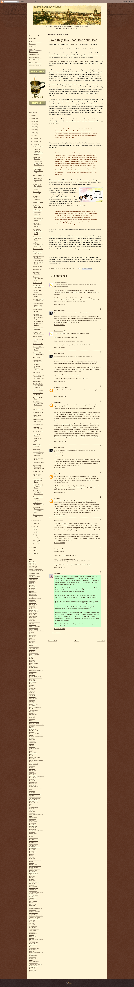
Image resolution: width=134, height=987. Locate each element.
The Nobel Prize (74, 44)
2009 (33, 127)
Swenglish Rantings (33, 913)
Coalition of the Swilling (34, 626)
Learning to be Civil (38, 409)
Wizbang (31, 960)
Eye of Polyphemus (33, 667)
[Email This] (83, 269)
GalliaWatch (31, 685)
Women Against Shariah (34, 961)
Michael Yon (32, 967)
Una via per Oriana (33, 933)
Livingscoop (32, 769)
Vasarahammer (58, 282)
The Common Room (33, 628)
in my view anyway (67, 424)
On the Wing (32, 811)
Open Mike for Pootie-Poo (36, 273)
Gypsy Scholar (32, 705)
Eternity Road (32, 660)
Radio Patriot (32, 858)
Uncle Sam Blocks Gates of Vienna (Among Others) (38, 385)
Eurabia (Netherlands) (33, 663)
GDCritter (31, 689)
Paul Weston (32, 39)
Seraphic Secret (32, 889)
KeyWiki (31, 749)
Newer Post (52, 640)
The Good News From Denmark (37, 361)
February (35, 541)
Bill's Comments (33, 592)
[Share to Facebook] (89, 269)
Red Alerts (31, 863)
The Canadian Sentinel (34, 611)
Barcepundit (31, 585)
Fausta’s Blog (32, 669)
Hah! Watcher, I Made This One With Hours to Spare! (38, 231)
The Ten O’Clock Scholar (34, 917)
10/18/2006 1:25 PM (59, 492)
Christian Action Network (34, 622)
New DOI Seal (37, 372)
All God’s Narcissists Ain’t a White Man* (38, 244)
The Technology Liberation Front (36, 915)
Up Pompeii (31, 935)
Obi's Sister (31, 805)
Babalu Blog (32, 583)
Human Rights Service (34, 723)
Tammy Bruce (32, 607)
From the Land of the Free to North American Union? (38, 376)
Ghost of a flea (32, 697)
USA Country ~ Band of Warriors (36, 939)
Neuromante (31, 795)
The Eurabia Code (37, 283)
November (36, 141)
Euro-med (31, 664)
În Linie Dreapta (32, 561)
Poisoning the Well (38, 424)
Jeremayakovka (32, 742)
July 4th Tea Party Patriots (35, 748)
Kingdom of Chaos (33, 752)
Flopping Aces (32, 675)
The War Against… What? (38, 458)
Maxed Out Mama (33, 780)
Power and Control (33, 849)
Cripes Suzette (32, 636)
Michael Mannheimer (35, 60)
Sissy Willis (32, 954)
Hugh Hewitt (32, 713)
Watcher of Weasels (33, 949)
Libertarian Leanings (33, 763)
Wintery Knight (32, 958)
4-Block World (32, 564)
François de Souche (33, 682)
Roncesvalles (32, 876)
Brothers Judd (32, 605)
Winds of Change (33, 955)
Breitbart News (32, 603)
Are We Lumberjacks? (33, 578)
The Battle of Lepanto (36, 435)
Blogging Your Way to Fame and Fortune (38, 486)
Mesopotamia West (33, 782)
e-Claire (31, 657)
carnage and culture (33, 613)
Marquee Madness (37, 267)
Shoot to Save (36, 449)
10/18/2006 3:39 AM (59, 304)
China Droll (31, 619)
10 (100, 519)
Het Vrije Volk (32, 711)
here (86, 236)
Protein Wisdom (32, 852)
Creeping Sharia (32, 635)
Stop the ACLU (32, 904)
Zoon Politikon (32, 971)
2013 (33, 115)
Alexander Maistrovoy (35, 65)
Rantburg (31, 861)
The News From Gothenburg (37, 192)
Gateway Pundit (32, 686)
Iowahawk (31, 738)
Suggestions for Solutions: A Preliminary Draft (38, 466)
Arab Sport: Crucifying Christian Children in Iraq (38, 367)
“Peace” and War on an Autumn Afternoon (38, 498)
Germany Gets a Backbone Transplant (37, 198)
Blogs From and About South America (37, 214)
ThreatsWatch (32, 920)
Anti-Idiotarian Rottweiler (34, 576)
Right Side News (33, 871)
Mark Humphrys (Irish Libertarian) (36, 724)
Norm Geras (31, 692)
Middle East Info (32, 785)
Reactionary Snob (59, 387)
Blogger (70, 983)
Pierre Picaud (33, 62)
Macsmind (31, 771)
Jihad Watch (31, 744)
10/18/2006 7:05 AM (59, 347)
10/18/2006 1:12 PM (59, 468)
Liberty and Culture (33, 764)
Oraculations (32, 820)
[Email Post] (79, 268)
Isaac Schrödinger (33, 886)
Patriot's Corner (32, 824)
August (35, 523)
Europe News (32, 666)
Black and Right (32, 594)
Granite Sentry (32, 700)
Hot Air (30, 720)
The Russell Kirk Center (34, 882)
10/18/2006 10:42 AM (60, 396)
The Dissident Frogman (34, 648)
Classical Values (32, 625)
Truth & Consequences (34, 929)
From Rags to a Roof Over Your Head (73, 40)
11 (100, 547)
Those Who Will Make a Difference (37, 440)
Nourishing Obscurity (33, 802)
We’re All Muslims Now (38, 398)
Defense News (32, 641)
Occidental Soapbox (33, 807)
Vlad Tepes (31, 945)
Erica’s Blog (31, 658)
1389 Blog (31, 563)
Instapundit (31, 732)
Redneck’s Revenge (33, 864)
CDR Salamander (33, 616)
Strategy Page (32, 905)
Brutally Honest (32, 610)
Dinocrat (31, 645)
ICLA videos (32, 727)
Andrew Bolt (32, 600)
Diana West (31, 951)
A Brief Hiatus (37, 381)
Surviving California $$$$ (34, 911)
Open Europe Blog (33, 817)
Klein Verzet (31, 755)
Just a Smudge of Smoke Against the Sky (37, 179)
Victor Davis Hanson (33, 710)
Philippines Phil (32, 829)
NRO (30, 804)
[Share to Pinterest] (91, 269)
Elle (55, 498)
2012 (33, 118)
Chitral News (32, 620)
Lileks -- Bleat (32, 766)
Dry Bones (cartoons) (33, 652)
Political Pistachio (33, 842)
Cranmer (31, 633)
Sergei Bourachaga (34, 54)
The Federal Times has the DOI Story (38, 353)
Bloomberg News (33, 595)
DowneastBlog (32, 650)
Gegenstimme (32, 691)
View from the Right (33, 942)
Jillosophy (31, 745)
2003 (33, 553)
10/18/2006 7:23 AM (59, 381)
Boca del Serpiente (38, 431)
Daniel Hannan (32, 708)
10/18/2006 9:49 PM (59, 629)
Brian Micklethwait (33, 783)
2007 (33, 133)
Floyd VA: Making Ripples (35, 676)
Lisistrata (31, 767)
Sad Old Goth (32, 883)
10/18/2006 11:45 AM (60, 441)
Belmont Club (32, 588)
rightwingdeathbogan (33, 874)
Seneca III (32, 49)
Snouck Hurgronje (33, 899)
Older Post (101, 640)
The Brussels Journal (33, 608)
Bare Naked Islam (33, 586)
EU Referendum (32, 661)
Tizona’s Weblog (32, 924)
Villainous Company (33, 943)
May (34, 532)
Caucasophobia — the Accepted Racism (37, 238)
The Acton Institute (33, 566)
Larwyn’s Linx (32, 758)
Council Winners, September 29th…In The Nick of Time (38, 404)
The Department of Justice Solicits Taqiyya (38, 323)
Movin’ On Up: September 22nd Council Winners (38, 492)
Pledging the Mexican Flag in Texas (38, 278)
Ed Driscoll (31, 651)
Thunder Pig (32, 921)
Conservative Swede (33, 629)
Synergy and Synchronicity (37, 427)
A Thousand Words (38, 412)
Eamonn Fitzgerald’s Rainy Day (36, 670)
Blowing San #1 (32, 597)
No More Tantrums (38, 471)
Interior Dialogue (37, 337)
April (34, 535)
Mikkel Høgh (32, 717)
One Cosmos (32, 813)
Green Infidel (32, 701)
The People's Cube (33, 827)
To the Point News (33, 926)
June (34, 529)
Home (76, 640)
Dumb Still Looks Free (34, 654)
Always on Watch (33, 567)
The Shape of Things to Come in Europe (38, 348)
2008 (33, 130)
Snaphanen (31, 898)
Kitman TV (31, 754)
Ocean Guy (31, 808)
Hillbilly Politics (33, 714)
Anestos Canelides (34, 57)
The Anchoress (32, 575)
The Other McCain (33, 821)
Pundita (31, 855)
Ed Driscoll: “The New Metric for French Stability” (38, 163)
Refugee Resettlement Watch (35, 866)
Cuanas (30, 638)
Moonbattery (32, 792)
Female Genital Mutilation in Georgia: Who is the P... (38, 170)
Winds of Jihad (32, 957)
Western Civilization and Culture (36, 952)
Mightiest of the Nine (33, 786)
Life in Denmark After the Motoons (38, 503)
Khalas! (30, 751)
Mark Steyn (31, 902)
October (35, 144)
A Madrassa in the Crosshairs (37, 158)
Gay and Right (32, 688)
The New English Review (34, 798)
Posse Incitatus (32, 848)
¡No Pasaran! (32, 801)
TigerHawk (31, 923)
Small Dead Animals (33, 895)
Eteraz (68, 257)
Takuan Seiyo (32, 44)
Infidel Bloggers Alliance (34, 730)
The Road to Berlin (38, 344)
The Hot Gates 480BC (34, 722)
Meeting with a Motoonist (37, 475)
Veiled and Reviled (38, 249)
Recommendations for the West (38, 393)
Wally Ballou (58, 310)
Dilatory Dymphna (38, 390)
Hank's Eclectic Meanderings (35, 707)
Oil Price (31, 810)
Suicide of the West (33, 907)
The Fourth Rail (32, 680)
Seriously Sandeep (33, 891)
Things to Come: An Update (38, 340)
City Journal (32, 623)
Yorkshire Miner (32, 968)
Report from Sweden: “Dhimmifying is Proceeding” (38, 453)
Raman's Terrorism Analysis (35, 860)
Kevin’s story (86, 249)
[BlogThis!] (85, 269)
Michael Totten (32, 927)
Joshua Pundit (32, 747)
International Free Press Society (36, 736)
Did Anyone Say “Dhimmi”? (37, 445)
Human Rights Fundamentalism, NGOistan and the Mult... (38, 509)
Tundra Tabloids (32, 930)
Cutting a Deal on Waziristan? (37, 252)
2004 (33, 550)
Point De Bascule (33, 835)
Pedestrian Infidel (33, 826)
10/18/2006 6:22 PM (59, 543)
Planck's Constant (33, 833)
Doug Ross (31, 879)
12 (100, 572)
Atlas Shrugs (32, 580)
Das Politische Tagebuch (34, 846)
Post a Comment (56, 633)
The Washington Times (34, 948)
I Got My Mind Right (38, 175)
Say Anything (32, 885)
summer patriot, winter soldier (35, 908)
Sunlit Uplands (32, 910)
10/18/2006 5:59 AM (59, 325)
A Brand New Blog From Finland (38, 219)
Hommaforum (32, 719)
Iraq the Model (32, 739)
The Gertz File (32, 695)
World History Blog (33, 962)
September (36, 520)
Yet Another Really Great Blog (35, 964)
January (35, 544)
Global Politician (33, 698)
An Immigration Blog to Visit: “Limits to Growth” (37, 186)
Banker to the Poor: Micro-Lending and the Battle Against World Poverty (70, 61)
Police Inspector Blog (33, 838)
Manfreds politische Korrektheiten (36, 776)
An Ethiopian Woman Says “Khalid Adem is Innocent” (38, 152)
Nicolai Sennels (33, 52)
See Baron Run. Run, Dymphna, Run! (38, 420)
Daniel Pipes (32, 832)
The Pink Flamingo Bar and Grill (36, 830)
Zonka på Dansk (32, 970)
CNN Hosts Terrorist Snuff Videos (38, 286)
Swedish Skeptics (37, 210)
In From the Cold (33, 729)
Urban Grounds (32, 936)
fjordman (31, 673)
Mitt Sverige (32, 791)
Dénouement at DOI (38, 269)
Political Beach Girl (33, 841)
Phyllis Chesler (32, 617)
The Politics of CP (33, 845)
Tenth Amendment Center (34, 918)
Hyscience (31, 726)
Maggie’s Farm (32, 773)
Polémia (31, 836)
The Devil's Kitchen (33, 644)
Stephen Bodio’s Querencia (35, 598)
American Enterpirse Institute (35, 569)
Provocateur (31, 854)
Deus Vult (31, 642)
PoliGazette (31, 839)
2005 (33, 548)
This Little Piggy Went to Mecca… (38, 333)
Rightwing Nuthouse (33, 873)
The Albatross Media (38, 462)
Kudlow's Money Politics (34, 757)
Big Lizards (31, 591)
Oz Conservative (32, 823)
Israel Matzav (32, 741)
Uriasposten (31, 938)
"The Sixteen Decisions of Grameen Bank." (75, 182)
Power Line (31, 851)
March (35, 538)
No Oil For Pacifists (33, 799)
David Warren (32, 946)
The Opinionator (32, 819)
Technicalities (32, 914)
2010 (33, 124)
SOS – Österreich (33, 901)
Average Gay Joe (32, 582)
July (34, 526)
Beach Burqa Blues (38, 202)
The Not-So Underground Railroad (37, 224)
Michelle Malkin (32, 774)
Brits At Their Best (33, 604)
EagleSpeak (31, 655)
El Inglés (31, 41)
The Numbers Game (38, 147)
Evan (55, 402)
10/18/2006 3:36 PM (59, 515)
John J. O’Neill (33, 46)
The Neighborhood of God (34, 794)
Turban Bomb (32, 932)
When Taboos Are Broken (37, 310)
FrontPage (31, 683)
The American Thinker (34, 573)
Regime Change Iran (33, 867)
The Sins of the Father (37, 416)
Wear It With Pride (38, 357)
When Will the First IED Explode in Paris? (38, 262)
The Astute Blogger (33, 579)
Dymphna (57, 573)
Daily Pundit (32, 639)
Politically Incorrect (33, 843)
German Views (32, 694)
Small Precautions (33, 896)
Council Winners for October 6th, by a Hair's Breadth (38, 305)
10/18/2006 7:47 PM (59, 567)
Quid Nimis (31, 857)
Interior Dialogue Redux (37, 295)
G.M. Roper (31, 877)
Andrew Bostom (32, 601)
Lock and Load (32, 770)
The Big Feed (32, 589)
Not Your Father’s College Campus (38, 206)
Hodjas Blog (32, 716)
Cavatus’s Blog (32, 614)
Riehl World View (33, 870)
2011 (33, 121)
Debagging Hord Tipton (37, 291)
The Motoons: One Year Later (38, 515)
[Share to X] (87, 269)
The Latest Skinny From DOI (38, 328)
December (36, 138)
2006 (33, 136)
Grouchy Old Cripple (33, 704)
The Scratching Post (33, 888)
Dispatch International (34, 647)
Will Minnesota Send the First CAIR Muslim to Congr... (38, 316)
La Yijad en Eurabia (33, 965)
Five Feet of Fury (33, 672)
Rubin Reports (32, 880)
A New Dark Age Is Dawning (35, 796)
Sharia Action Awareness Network (36, 892)
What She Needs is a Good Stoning (38, 257)
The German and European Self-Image (37, 480)
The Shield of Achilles (34, 893)
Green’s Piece (32, 702)
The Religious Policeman (34, 868)
